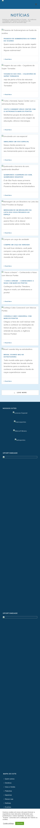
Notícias (8, 803)
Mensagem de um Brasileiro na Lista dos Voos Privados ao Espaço (18, 212)
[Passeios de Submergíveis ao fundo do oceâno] (20, 32)
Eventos (8, 807)
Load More (21, 392)
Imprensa (8, 795)
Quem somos (9, 779)
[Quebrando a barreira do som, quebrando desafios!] (20, 168)
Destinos (8, 783)
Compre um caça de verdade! (17, 245)
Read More (8, 59)
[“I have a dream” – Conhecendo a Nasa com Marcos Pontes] (20, 274)
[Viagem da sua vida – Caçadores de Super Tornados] (20, 67)
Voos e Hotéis (10, 787)
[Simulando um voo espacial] (20, 136)
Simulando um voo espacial (16, 142)
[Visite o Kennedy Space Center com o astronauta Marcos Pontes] (20, 102)
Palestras (8, 791)
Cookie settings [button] (8, 823)
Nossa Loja (9, 799)
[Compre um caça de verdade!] (20, 239)
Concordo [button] (20, 823)
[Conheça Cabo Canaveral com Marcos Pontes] (20, 309)
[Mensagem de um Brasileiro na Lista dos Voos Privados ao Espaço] (20, 203)
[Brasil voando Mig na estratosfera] (20, 349)
